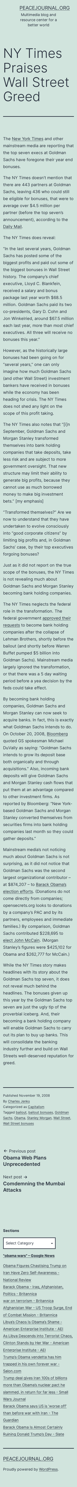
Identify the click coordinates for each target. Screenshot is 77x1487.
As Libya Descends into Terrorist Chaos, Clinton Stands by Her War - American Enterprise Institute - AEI (38, 1343)
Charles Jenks (19, 1101)
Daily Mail (12, 226)
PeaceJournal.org (45, 8)
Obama (19, 1118)
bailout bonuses (40, 1112)
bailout (21, 1112)
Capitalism (36, 1107)
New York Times (27, 138)
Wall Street (61, 1118)
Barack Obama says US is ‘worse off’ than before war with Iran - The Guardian (35, 1413)
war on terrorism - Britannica (28, 1301)
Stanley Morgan (39, 1118)
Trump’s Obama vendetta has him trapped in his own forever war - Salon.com (32, 1364)
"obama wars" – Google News (29, 1255)
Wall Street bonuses (18, 1123)
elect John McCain (21, 940)
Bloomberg (57, 733)
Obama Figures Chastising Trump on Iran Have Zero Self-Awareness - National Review (35, 1273)
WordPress (48, 1469)
